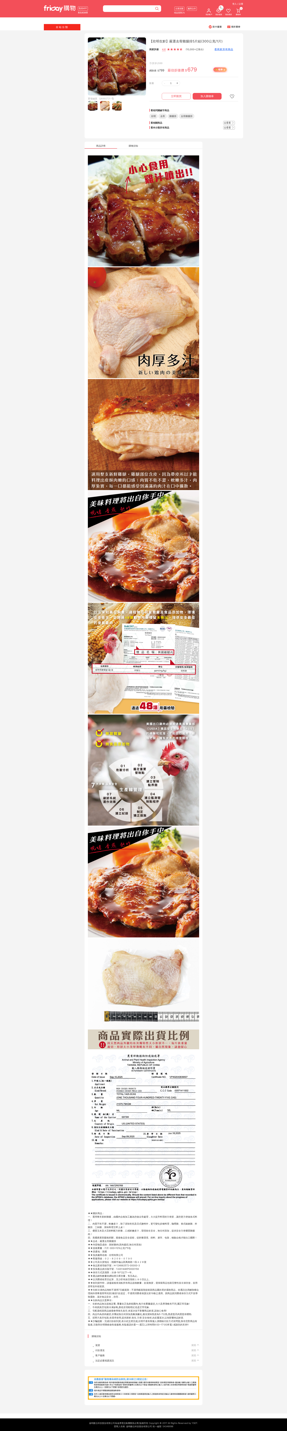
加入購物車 (207, 96)
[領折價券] (234, 27)
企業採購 (179, 8)
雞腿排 (172, 116)
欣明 (153, 116)
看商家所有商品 (223, 49)
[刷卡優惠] (215, 27)
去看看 (228, 122)
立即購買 (176, 96)
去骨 (162, 116)
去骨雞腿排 (186, 116)
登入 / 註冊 (237, 3)
